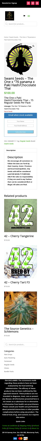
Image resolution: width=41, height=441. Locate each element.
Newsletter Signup (9, 3)
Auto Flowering (9, 358)
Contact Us (25, 428)
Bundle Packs (9, 371)
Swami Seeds (9, 144)
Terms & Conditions (10, 426)
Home (6, 37)
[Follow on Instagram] (28, 3)
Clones (6, 368)
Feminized (7, 361)
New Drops (8, 354)
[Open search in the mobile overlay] (20, 24)
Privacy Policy (14, 428)
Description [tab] (11, 150)
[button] (33, 46)
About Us (35, 428)
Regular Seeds (25, 141)
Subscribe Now (20, 132)
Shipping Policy (25, 426)
